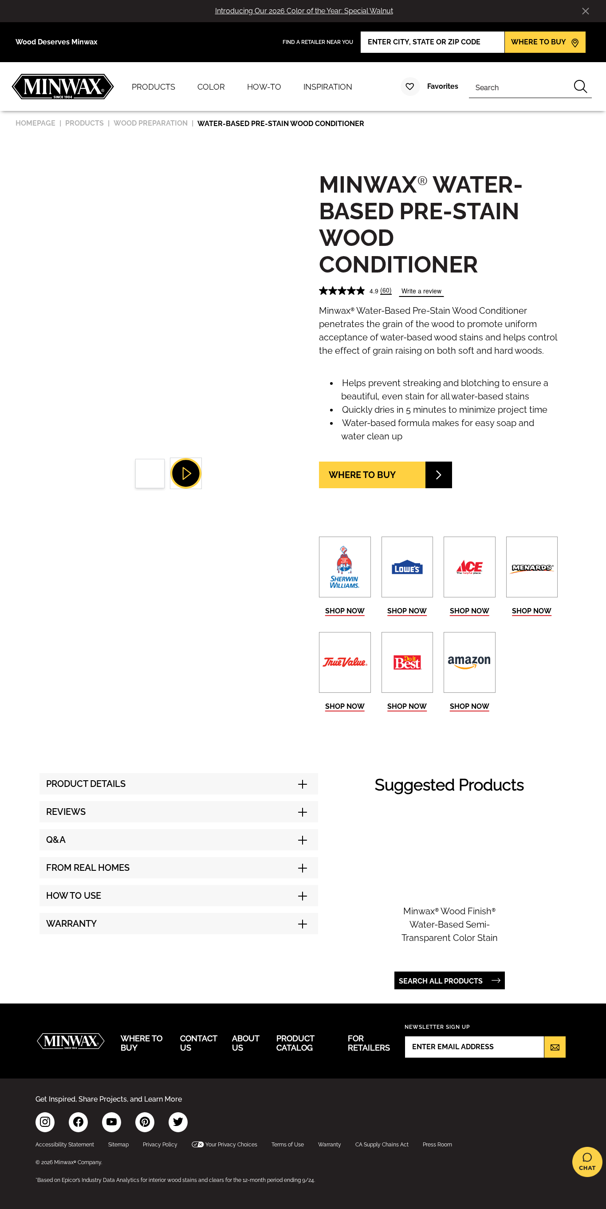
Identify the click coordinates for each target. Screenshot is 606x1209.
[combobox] (519, 86)
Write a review (421, 290)
